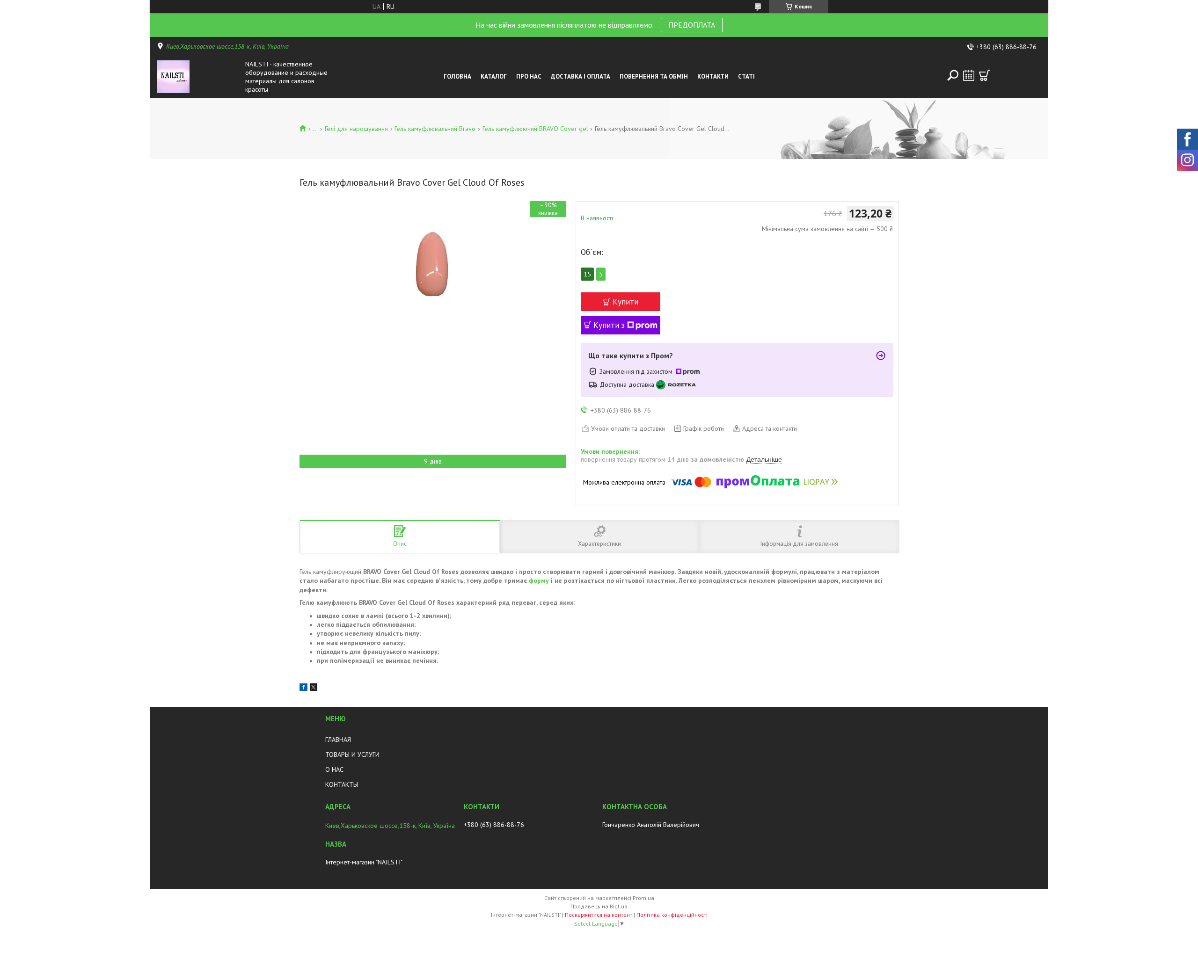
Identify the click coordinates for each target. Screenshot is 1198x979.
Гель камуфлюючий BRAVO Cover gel (535, 128)
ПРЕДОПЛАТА (691, 24)
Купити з (609, 325)
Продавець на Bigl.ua (599, 906)
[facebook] (303, 688)
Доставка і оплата (580, 76)
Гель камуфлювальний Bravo (434, 128)
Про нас (528, 76)
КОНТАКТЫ (341, 784)
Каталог (494, 76)
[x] (313, 688)
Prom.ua (643, 897)
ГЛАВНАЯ (338, 739)
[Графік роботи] (968, 75)
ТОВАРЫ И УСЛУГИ (352, 754)
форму (539, 580)
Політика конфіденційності (672, 914)
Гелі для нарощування (356, 128)
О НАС (334, 769)
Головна (457, 76)
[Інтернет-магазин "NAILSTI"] (198, 76)
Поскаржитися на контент (598, 914)
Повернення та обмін (654, 76)
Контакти (713, 76)
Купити (625, 302)
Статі (746, 76)
